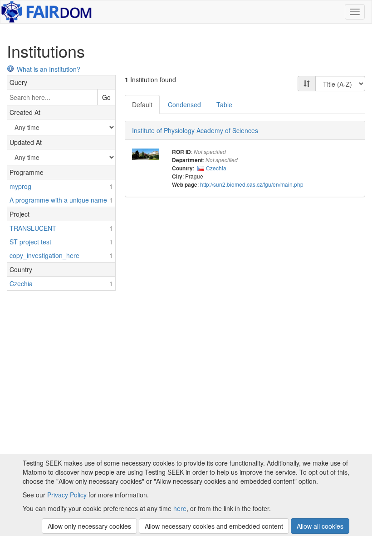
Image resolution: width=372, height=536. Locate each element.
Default (142, 104)
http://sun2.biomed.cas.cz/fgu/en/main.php (251, 184)
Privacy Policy (67, 494)
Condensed (184, 104)
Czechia (216, 168)
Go (106, 97)
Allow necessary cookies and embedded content (214, 526)
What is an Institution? (48, 69)
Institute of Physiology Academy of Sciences (195, 130)
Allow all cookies (320, 526)
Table (224, 104)
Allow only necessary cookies (89, 526)
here (179, 508)
